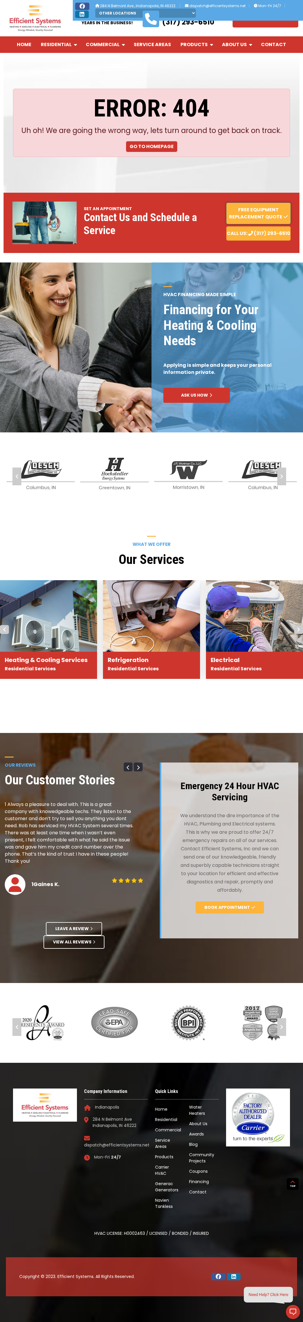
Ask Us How (194, 395)
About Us (234, 44)
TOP (293, 1186)
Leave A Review (72, 929)
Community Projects (201, 1158)
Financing (199, 1182)
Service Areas (152, 44)
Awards (196, 1134)
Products (194, 44)
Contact (273, 44)
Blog (193, 1144)
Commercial (103, 44)
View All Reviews (72, 942)
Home (24, 44)
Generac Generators (166, 1187)
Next (281, 476)
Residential (56, 44)
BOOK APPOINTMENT (227, 907)
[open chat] (293, 1312)
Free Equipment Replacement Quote (255, 213)
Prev (16, 476)
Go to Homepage (152, 146)
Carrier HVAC (162, 1170)
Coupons (198, 1171)
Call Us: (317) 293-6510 (258, 233)
